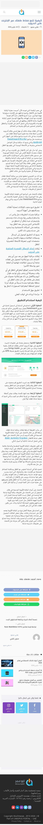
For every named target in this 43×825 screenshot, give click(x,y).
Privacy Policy (16, 821)
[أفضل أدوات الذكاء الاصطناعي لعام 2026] (7, 663)
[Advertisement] (20, 4)
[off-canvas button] (39, 12)
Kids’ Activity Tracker (16, 438)
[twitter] (22, 707)
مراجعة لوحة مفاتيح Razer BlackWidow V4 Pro (20, 626)
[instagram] (9, 707)
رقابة (21, 579)
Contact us (28, 821)
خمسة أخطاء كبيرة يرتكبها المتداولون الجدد (21, 619)
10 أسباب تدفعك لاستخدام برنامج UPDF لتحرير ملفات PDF (30, 671)
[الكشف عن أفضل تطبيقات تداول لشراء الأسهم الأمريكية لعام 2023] (7, 683)
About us (37, 821)
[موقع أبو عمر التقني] (24, 782)
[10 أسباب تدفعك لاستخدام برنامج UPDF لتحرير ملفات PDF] (7, 673)
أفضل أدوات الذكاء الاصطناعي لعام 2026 (29, 661)
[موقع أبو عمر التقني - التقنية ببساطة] (21, 12)
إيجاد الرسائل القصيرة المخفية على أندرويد (22, 250)
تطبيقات (24, 27)
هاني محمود (34, 27)
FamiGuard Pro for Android (24, 141)
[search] (4, 12)
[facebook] (35, 707)
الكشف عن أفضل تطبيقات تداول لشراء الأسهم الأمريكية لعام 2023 (30, 681)
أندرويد (33, 579)
